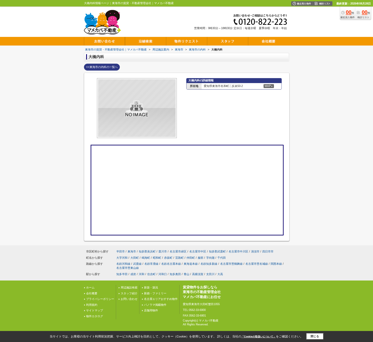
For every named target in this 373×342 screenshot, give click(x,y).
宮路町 (179, 257)
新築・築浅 (151, 287)
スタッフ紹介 (129, 293)
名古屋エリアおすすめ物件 (161, 299)
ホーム (90, 287)
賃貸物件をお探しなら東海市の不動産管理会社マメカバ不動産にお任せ (202, 292)
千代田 (221, 257)
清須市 (255, 251)
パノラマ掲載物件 (155, 304)
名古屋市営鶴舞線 (231, 263)
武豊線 (137, 263)
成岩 (133, 274)
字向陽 (210, 257)
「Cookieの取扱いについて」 (258, 336)
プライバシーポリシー (100, 299)
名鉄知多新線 (209, 263)
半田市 (120, 251)
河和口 (162, 274)
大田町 (134, 257)
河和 (141, 274)
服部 (200, 257)
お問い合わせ (129, 299)
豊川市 (162, 251)
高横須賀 (197, 274)
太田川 (210, 274)
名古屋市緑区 (178, 251)
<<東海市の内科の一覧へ (102, 67)
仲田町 (190, 257)
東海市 (132, 251)
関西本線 (276, 263)
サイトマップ (94, 310)
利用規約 (91, 304)
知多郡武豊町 (217, 251)
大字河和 (122, 257)
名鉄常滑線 (151, 263)
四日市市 (267, 251)
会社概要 (91, 293)
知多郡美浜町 (147, 251)
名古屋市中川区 (238, 251)
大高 (220, 274)
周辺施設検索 (129, 287)
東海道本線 (191, 263)
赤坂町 (168, 257)
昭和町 (157, 257)
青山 (186, 274)
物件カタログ (94, 316)
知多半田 (122, 274)
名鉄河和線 (123, 263)
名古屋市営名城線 (256, 263)
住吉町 (151, 274)
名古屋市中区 (197, 251)
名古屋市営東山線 (127, 268)
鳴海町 (146, 257)
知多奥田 (175, 274)
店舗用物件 (151, 310)
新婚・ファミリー (155, 293)
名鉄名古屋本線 (171, 263)
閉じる (315, 336)
